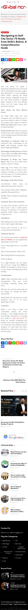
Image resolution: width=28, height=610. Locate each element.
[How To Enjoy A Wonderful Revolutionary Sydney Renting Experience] (5, 487)
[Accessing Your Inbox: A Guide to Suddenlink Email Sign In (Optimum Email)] (5, 464)
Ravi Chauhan (6, 51)
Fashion (13, 449)
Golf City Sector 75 (20, 318)
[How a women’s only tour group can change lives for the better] (5, 476)
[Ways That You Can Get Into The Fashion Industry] (5, 453)
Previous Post (8, 358)
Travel (12, 473)
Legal (2, 419)
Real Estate (14, 484)
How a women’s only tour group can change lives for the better (18, 476)
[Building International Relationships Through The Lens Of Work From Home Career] (5, 586)
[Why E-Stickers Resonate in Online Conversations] (5, 510)
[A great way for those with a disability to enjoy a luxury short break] (5, 499)
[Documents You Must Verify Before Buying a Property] (5, 576)
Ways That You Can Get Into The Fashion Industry (18, 453)
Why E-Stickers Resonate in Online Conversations (17, 511)
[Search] (26, 7)
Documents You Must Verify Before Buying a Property (18, 576)
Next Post (21, 378)
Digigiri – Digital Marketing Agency (18, 604)
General (13, 507)
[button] (22, 391)
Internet (13, 461)
